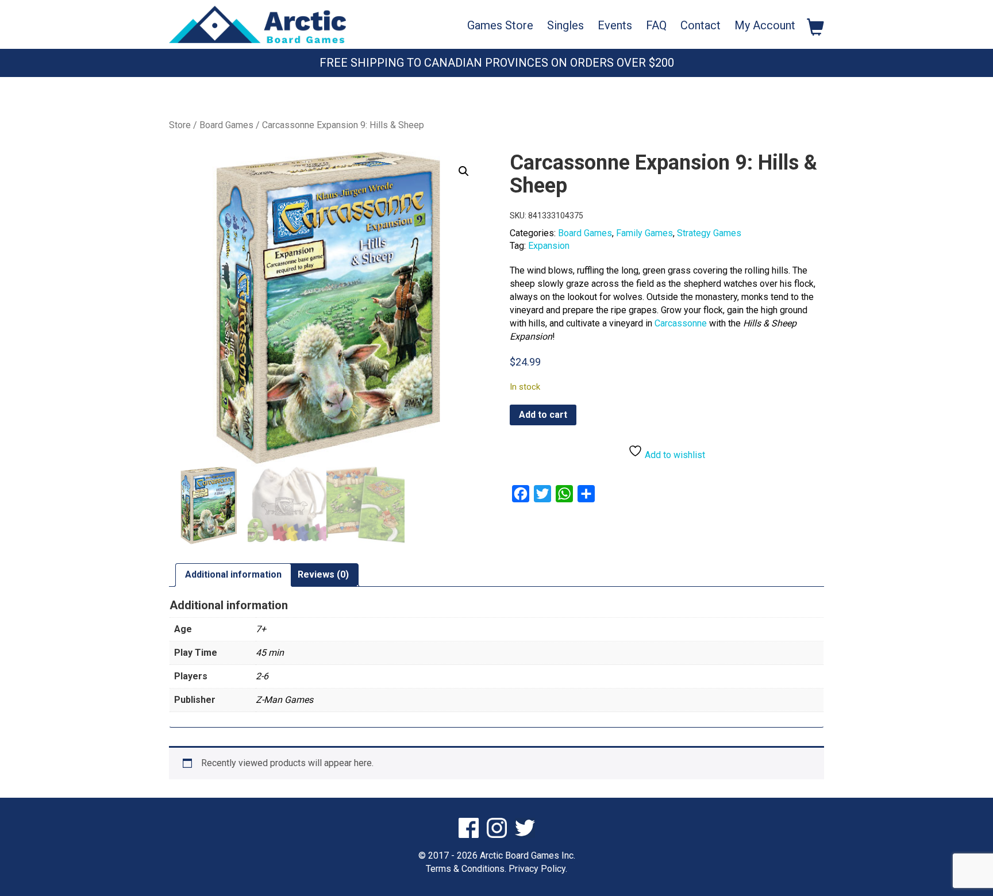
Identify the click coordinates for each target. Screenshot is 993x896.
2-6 (262, 676)
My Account (764, 25)
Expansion (548, 245)
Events (615, 25)
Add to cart (543, 414)
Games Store (500, 25)
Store (180, 125)
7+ (261, 629)
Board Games (226, 125)
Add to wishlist (673, 454)
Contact (700, 25)
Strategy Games (709, 233)
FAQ (656, 25)
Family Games (644, 233)
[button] (463, 171)
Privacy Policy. (538, 868)
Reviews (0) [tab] (323, 574)
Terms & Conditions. (466, 868)
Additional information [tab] (233, 574)
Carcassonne (681, 323)
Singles (565, 25)
